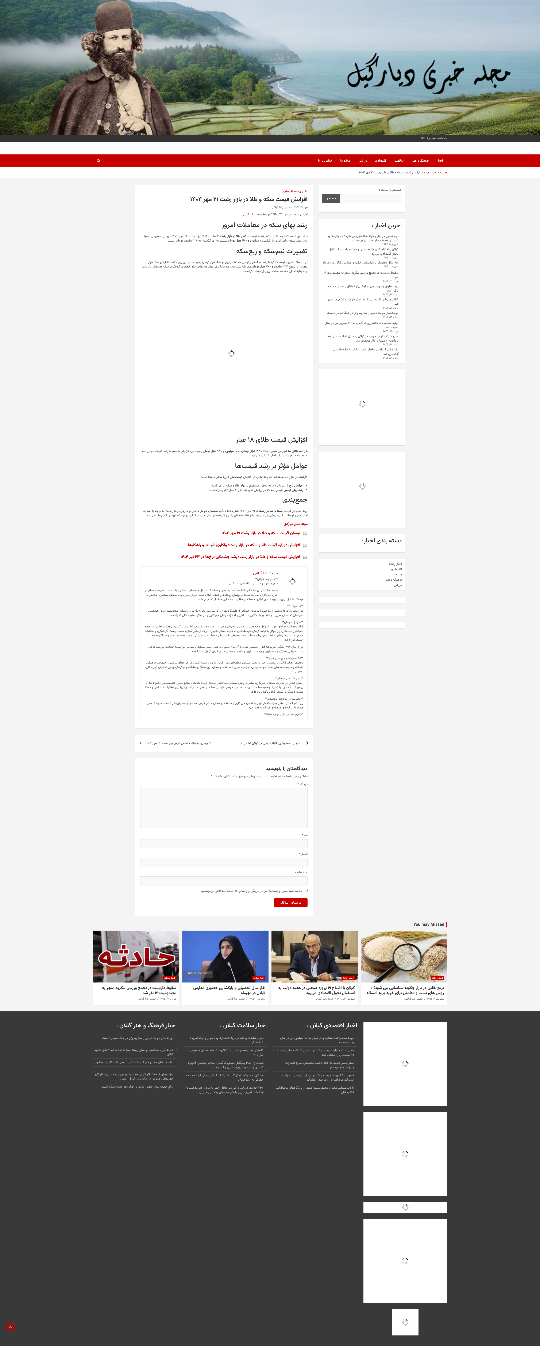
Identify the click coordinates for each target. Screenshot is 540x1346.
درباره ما (345, 160)
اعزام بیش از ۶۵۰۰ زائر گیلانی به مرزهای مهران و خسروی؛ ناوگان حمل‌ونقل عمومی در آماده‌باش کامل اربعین (134, 1076)
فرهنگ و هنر (420, 160)
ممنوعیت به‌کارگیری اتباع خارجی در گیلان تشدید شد (270, 743)
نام (305, 835)
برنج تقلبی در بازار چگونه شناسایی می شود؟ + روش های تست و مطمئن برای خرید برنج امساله (363, 238)
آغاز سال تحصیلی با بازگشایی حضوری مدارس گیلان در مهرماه (360, 262)
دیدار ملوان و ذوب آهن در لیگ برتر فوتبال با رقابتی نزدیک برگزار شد (363, 288)
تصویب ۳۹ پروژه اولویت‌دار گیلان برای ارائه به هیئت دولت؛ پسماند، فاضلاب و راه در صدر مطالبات (318, 1077)
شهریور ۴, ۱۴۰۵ (435, 999)
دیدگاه (302, 784)
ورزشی (363, 160)
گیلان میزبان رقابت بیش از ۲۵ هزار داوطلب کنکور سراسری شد (362, 302)
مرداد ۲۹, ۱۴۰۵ (167, 999)
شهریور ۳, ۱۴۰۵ (346, 999)
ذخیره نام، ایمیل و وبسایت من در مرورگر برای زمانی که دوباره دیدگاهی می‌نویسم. (251, 891)
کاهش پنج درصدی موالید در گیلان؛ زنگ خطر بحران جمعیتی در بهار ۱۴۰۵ (224, 1052)
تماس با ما (325, 160)
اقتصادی (380, 160)
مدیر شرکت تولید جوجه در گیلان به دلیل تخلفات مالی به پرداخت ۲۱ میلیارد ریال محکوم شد (363, 338)
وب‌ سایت (301, 872)
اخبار (440, 160)
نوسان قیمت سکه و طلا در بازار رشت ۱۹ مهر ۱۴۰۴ (260, 533)
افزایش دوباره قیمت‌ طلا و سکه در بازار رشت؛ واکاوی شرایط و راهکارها (244, 545)
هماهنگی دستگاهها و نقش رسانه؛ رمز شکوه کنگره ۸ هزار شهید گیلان (133, 1052)
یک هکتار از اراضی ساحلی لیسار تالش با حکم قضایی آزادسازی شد (365, 352)
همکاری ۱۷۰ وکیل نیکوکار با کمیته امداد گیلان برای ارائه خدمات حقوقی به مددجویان (224, 1077)
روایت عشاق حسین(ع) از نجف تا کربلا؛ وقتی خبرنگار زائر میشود (134, 1062)
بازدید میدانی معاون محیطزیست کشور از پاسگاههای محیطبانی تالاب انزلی (315, 1090)
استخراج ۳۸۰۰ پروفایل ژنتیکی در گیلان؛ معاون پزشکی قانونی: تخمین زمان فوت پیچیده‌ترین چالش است (225, 1065)
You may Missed (428, 924)
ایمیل (303, 854)
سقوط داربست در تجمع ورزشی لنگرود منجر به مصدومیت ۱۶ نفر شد (361, 275)
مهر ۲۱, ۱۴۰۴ (300, 207)
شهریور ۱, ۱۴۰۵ (256, 999)
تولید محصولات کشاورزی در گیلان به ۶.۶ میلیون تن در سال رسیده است (361, 325)
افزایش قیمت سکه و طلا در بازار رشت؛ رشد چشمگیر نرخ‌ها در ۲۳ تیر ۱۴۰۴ (240, 557)
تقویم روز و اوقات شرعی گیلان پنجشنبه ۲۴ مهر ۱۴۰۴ (178, 743)
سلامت (399, 160)
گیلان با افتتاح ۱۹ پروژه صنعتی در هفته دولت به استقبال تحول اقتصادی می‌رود (363, 251)
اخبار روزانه (301, 192)
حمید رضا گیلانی (280, 207)
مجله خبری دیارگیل (296, 524)
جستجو (331, 198)
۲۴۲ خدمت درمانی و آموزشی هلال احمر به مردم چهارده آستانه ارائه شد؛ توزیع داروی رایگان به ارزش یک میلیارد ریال (224, 1090)
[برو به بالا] (10, 1327)
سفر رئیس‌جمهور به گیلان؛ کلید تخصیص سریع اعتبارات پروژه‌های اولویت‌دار (319, 1065)
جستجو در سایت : (390, 190)
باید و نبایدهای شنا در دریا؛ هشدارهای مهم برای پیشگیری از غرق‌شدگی (226, 1040)
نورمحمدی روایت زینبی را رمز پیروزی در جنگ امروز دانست (362, 313)
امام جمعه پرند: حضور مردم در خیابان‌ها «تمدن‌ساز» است (137, 1086)
